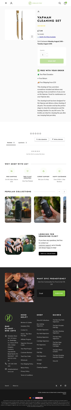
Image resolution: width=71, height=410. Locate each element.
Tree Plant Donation (27, 177)
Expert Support (43, 176)
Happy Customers (59, 176)
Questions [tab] (21, 142)
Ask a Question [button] (42, 139)
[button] (6, 3)
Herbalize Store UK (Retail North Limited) (51, 392)
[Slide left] (59, 192)
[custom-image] (9, 321)
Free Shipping (11, 176)
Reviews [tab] (9, 142)
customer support (45, 245)
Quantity (42, 50)
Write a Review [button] (58, 139)
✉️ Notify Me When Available (46, 37)
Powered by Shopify (63, 393)
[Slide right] (64, 192)
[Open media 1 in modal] (20, 24)
